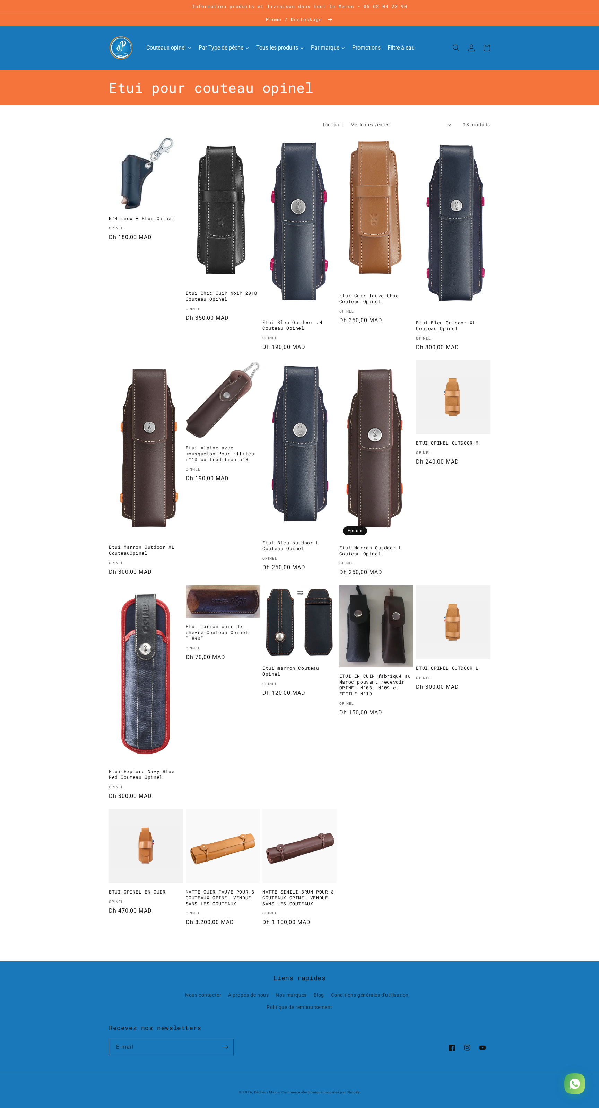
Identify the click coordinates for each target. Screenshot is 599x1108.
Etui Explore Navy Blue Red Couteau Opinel (141, 774)
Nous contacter (203, 995)
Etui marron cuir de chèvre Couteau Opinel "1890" (217, 632)
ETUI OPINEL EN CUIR (137, 892)
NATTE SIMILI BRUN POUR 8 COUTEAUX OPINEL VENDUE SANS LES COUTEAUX (298, 898)
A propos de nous (248, 995)
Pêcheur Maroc (267, 1092)
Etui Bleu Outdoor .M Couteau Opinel (292, 325)
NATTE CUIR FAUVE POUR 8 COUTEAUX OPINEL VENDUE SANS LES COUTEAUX (220, 898)
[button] (456, 47)
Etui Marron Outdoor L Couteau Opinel (370, 551)
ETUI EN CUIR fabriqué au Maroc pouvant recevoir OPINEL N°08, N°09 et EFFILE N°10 (375, 685)
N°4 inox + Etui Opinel (141, 218)
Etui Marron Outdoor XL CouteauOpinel (141, 550)
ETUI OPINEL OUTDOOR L (447, 668)
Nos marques (291, 995)
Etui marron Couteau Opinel (290, 671)
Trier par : (332, 124)
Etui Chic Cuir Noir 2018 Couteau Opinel (221, 296)
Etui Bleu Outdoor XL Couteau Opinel (446, 326)
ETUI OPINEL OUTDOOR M (447, 443)
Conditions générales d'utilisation (370, 995)
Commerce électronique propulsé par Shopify (320, 1092)
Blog (319, 995)
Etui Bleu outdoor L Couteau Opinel (290, 546)
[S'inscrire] (225, 1047)
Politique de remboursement (299, 1007)
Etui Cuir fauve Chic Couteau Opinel (369, 299)
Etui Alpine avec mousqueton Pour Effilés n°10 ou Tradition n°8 (220, 454)
